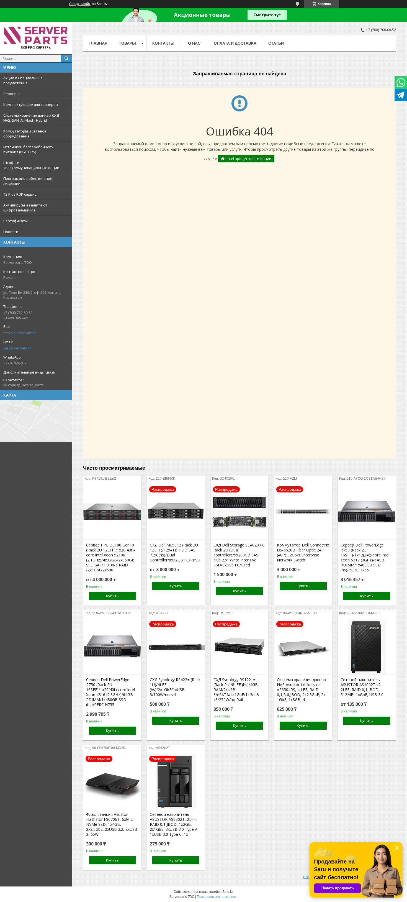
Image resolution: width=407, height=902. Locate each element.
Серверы (11, 93)
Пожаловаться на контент (217, 897)
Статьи (276, 43)
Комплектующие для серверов (30, 104)
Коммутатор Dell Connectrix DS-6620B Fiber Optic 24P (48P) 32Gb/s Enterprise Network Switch (303, 553)
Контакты (163, 43)
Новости (10, 231)
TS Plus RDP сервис (19, 194)
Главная (98, 43)
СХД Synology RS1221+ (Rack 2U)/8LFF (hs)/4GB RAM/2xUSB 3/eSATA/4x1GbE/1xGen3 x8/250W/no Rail (236, 689)
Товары (127, 43)
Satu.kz (227, 892)
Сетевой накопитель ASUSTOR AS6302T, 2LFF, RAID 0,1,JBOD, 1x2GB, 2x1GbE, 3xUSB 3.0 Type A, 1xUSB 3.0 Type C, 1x (174, 824)
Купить (112, 595)
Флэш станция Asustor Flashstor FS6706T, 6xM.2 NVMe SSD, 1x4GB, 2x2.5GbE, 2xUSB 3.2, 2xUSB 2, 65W (111, 824)
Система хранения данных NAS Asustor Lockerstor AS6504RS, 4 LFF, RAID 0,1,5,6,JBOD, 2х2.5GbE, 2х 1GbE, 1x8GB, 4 (301, 689)
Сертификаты (15, 220)
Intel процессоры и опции (249, 158)
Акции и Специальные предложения (23, 80)
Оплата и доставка (235, 43)
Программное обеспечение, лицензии (28, 181)
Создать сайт (80, 4)
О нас (194, 43)
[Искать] (66, 58)
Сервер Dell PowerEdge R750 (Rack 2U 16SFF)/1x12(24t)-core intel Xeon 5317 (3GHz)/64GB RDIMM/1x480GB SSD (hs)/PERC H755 (365, 558)
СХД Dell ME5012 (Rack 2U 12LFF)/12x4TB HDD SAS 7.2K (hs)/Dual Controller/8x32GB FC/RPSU (175, 553)
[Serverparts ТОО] (36, 35)
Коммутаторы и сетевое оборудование (25, 134)
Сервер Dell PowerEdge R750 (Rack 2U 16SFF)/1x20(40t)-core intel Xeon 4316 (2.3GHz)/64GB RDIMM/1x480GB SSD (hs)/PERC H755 (110, 692)
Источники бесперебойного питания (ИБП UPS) (28, 149)
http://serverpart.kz (19, 332)
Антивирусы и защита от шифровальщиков (25, 208)
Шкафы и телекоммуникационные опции (31, 165)
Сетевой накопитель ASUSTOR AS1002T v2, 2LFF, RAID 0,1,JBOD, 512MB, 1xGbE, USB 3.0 (362, 687)
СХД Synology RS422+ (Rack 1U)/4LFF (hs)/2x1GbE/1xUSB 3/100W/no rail (175, 687)
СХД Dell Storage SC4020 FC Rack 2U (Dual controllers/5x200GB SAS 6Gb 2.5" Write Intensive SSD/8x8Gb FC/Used (239, 555)
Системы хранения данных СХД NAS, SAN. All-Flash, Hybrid (31, 118)
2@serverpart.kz (17, 348)
